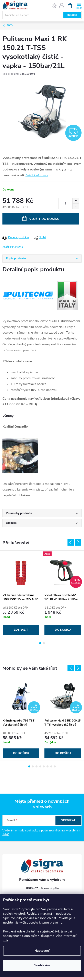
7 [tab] (51, 766)
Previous (70, 542)
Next (78, 542)
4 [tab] (40, 766)
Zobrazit (21, 630)
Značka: (12, 247)
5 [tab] (44, 766)
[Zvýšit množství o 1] (75, 200)
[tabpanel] (21, 594)
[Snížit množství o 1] (75, 206)
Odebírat (68, 820)
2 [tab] (44, 643)
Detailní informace (36, 175)
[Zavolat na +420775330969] (54, 5)
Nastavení (42, 950)
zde (5, 940)
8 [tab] (55, 766)
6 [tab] (47, 766)
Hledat (72, 15)
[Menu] (78, 5)
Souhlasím (42, 965)
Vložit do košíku (44, 219)
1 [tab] (40, 643)
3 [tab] (36, 766)
